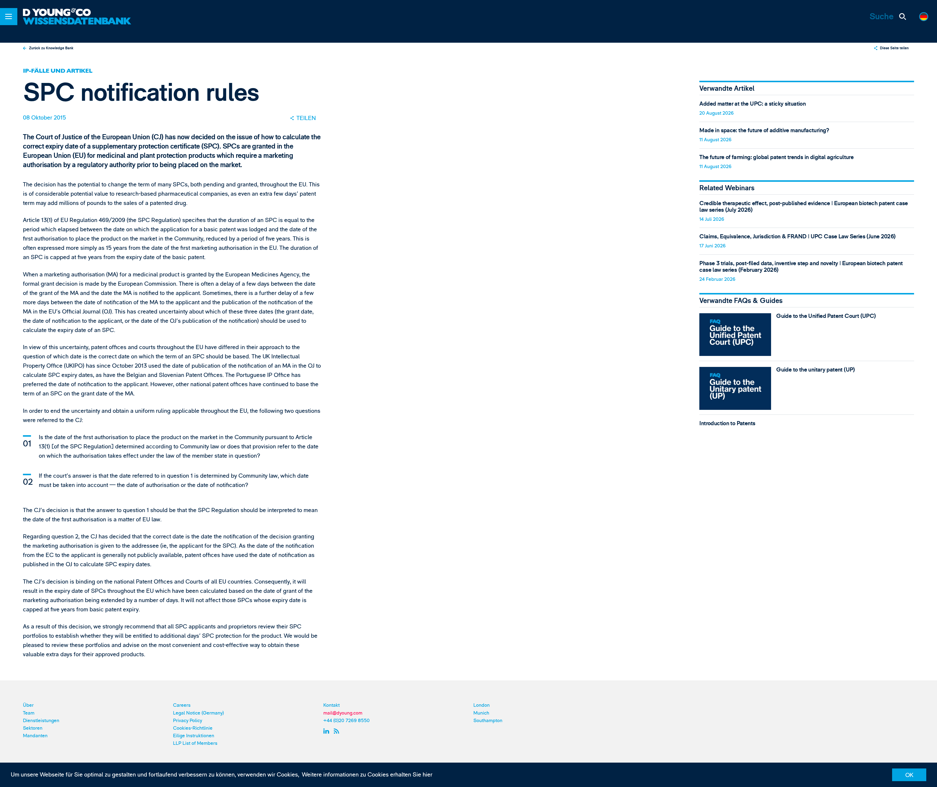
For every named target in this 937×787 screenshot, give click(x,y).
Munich (481, 713)
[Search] (902, 16)
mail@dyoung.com (342, 713)
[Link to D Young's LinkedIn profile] (327, 731)
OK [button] (909, 775)
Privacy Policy (187, 720)
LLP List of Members (195, 743)
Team (28, 713)
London (481, 705)
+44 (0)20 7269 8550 (346, 720)
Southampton (487, 720)
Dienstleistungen (41, 720)
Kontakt (331, 705)
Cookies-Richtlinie (193, 728)
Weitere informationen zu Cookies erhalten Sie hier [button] (367, 774)
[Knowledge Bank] (78, 26)
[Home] (78, 13)
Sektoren (32, 728)
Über (28, 705)
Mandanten (35, 736)
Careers (182, 705)
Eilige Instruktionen (193, 736)
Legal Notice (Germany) (198, 713)
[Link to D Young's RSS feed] (338, 731)
